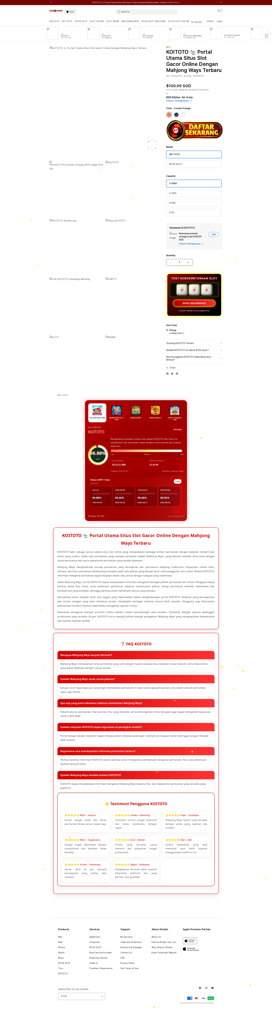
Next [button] (221, 2)
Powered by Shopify (205, 1003)
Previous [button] (51, 2)
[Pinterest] (178, 374)
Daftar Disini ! (173, 3)
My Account (126, 937)
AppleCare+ (95, 937)
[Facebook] (168, 374)
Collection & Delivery (131, 942)
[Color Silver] (183, 115)
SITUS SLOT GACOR (178, 21)
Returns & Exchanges (131, 947)
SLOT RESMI (112, 21)
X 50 (171, 212)
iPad (60, 942)
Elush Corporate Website (164, 953)
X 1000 (172, 193)
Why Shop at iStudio (162, 947)
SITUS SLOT (81, 21)
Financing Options (98, 958)
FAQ (122, 958)
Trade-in (93, 963)
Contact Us (126, 953)
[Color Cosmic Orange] (169, 115)
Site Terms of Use (129, 968)
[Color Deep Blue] (176, 115)
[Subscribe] (102, 996)
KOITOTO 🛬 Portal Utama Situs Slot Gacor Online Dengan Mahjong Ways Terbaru (136, 3)
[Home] (56, 10)
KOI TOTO (67, 21)
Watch (61, 953)
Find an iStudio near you (164, 942)
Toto (60, 968)
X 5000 (173, 183)
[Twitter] (173, 374)
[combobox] (146, 11)
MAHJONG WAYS (130, 21)
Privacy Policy (127, 963)
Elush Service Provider (100, 953)
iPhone (61, 947)
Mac (60, 937)
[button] (54, 21)
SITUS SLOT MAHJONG (154, 21)
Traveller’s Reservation (101, 968)
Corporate (94, 942)
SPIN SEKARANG (194, 303)
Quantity (171, 255)
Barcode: (188, 76)
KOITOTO (54, 21)
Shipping (183, 90)
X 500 (172, 202)
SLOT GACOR (97, 21)
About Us (156, 937)
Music (61, 958)
